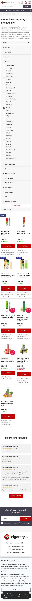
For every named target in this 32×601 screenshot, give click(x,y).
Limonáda (9, 121)
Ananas (8, 68)
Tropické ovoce (10, 150)
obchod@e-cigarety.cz (17, 546)
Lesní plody (9, 113)
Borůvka (9, 74)
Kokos (8, 110)
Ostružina (9, 141)
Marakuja (9, 130)
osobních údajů (25, 523)
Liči (7, 116)
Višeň (8, 155)
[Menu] (29, 2)
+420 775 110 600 (17, 549)
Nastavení (16, 590)
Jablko (8, 102)
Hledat (27, 6)
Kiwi (8, 107)
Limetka (9, 119)
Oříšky (8, 144)
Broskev (9, 76)
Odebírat (25, 519)
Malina (9, 124)
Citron (8, 82)
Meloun (8, 136)
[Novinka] (8, 222)
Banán (8, 71)
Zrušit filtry (17, 205)
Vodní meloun (10, 158)
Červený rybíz (10, 88)
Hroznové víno (10, 93)
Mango (8, 127)
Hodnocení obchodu (16, 437)
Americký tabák (11, 65)
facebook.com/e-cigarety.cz (17, 552)
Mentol (8, 138)
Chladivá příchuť (11, 99)
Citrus (8, 85)
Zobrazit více (16, 496)
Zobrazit (24, 374)
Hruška (8, 96)
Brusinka (9, 79)
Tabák (8, 147)
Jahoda (9, 105)
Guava (8, 90)
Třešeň (8, 152)
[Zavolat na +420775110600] (19, 2)
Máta (8, 133)
